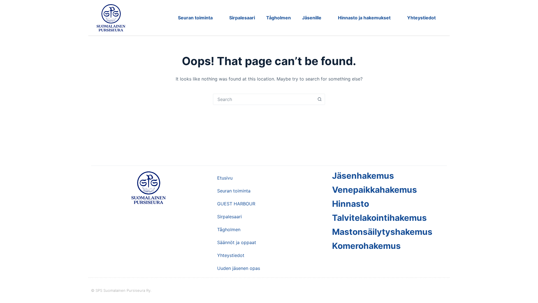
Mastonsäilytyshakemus (382, 232)
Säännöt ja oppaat (236, 242)
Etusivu (225, 178)
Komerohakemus (366, 246)
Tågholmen (278, 17)
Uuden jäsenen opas (238, 268)
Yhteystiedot (421, 17)
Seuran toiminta (195, 17)
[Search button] (319, 99)
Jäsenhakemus (363, 176)
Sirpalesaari (242, 17)
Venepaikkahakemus (374, 190)
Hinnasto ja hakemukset (364, 17)
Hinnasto (350, 204)
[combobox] (263, 99)
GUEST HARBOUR (236, 203)
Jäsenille (311, 17)
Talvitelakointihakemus (379, 218)
